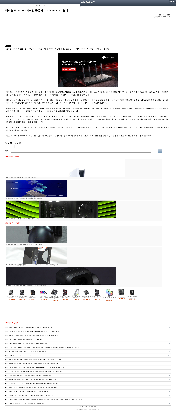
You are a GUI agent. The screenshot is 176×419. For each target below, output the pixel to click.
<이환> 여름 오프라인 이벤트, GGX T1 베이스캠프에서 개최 (26, 351)
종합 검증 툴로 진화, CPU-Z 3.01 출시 (19, 355)
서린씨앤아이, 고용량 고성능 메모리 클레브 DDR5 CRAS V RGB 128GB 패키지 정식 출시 (35, 367)
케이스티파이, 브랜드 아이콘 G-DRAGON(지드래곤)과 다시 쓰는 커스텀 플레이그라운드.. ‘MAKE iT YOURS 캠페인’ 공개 (44, 399)
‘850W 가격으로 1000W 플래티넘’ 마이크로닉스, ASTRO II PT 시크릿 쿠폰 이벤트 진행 (34, 371)
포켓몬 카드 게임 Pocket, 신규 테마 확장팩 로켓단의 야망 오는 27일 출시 (29, 395)
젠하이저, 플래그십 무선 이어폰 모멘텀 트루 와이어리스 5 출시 (27, 391)
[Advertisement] (88, 31)
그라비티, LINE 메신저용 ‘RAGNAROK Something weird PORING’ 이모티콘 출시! (32, 331)
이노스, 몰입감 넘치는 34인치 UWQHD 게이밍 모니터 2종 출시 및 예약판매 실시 (32, 363)
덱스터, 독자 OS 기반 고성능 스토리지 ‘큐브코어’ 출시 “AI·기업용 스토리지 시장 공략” (34, 359)
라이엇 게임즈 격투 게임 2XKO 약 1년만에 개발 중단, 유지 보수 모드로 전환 (31, 379)
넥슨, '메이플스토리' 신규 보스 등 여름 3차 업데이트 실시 (25, 403)
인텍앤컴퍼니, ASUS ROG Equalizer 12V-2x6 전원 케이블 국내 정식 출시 (29, 327)
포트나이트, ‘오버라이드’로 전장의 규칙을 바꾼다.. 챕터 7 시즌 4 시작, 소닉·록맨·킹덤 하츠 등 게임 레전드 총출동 (42, 347)
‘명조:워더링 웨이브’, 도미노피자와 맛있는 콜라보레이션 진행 (26, 343)
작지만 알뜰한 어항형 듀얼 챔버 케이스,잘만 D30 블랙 (24, 339)
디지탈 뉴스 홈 (40, 5)
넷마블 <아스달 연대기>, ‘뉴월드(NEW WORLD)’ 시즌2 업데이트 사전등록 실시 (32, 335)
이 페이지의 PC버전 (91, 406)
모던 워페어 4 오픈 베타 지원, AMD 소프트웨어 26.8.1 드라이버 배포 (28, 375)
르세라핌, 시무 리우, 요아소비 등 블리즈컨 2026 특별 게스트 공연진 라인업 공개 (32, 383)
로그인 (81, 406)
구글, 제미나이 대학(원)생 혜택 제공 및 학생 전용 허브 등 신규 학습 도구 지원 (31, 387)
